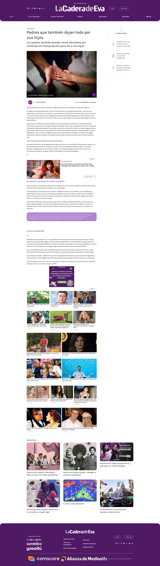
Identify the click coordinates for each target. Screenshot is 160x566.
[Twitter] (30, 8)
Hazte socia (124, 8)
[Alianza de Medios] (84, 558)
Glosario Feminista (57, 16)
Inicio (11, 16)
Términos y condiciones (67, 544)
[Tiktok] (37, 8)
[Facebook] (27, 8)
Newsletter (125, 16)
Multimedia (103, 16)
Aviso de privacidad (69, 548)
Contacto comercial (89, 543)
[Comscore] (43, 558)
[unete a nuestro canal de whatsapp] (61, 276)
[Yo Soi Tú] (34, 548)
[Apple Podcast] (41, 8)
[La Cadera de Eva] (32, 8)
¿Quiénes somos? (69, 539)
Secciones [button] (34, 16)
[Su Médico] (34, 543)
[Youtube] (35, 8)
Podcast (80, 16)
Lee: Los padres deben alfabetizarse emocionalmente (44, 141)
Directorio (86, 540)
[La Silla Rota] (34, 539)
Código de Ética (88, 547)
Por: (39, 102)
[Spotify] (39, 8)
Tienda (112, 8)
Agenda (148, 16)
